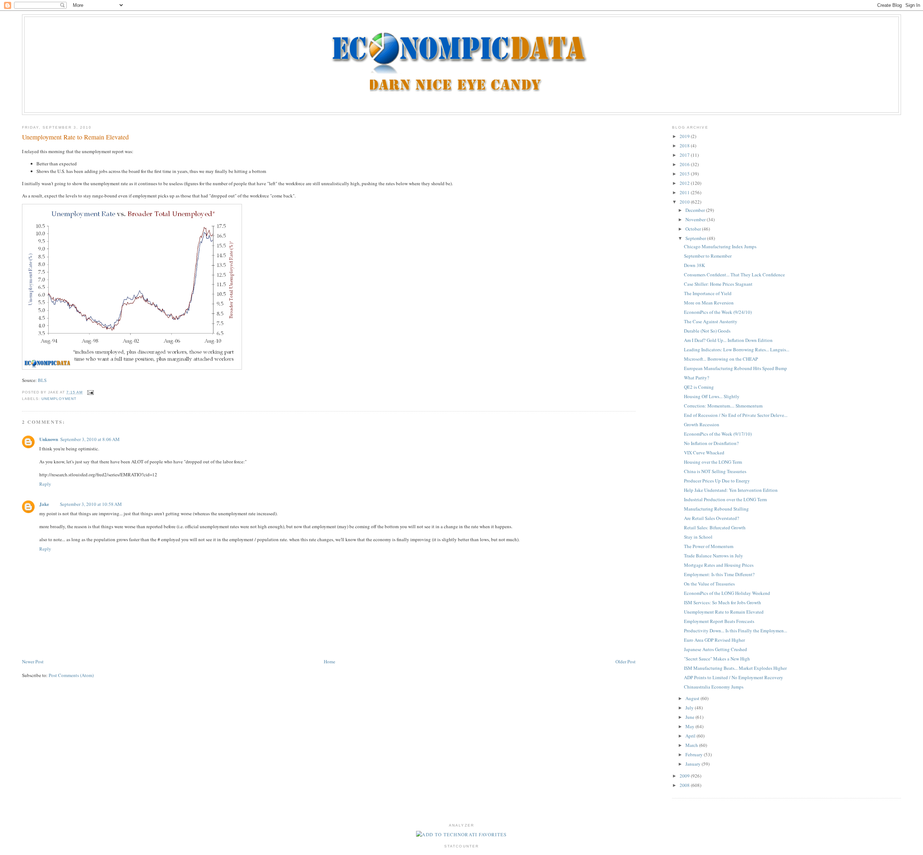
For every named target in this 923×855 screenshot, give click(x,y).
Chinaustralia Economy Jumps (713, 686)
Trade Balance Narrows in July (713, 555)
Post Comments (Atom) (71, 675)
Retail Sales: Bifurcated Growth (715, 527)
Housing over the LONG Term (713, 462)
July (690, 707)
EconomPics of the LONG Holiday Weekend (727, 593)
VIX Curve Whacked (704, 452)
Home (329, 661)
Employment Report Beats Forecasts (719, 621)
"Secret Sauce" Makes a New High (717, 658)
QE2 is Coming (699, 387)
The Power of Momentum (708, 546)
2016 (685, 164)
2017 (685, 155)
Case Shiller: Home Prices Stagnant (718, 284)
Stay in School (698, 537)
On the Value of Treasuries (709, 583)
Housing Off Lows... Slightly (711, 396)
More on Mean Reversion (709, 302)
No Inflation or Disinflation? (711, 443)
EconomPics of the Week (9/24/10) (718, 312)
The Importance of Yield (708, 293)
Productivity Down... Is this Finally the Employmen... (735, 630)
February (694, 754)
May (690, 726)
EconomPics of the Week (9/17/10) (718, 434)
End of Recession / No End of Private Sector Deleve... (735, 415)
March (692, 745)
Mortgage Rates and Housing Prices (719, 565)
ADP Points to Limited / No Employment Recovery (733, 677)
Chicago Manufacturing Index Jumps (720, 246)
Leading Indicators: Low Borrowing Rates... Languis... (736, 349)
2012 (685, 183)
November (696, 219)
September (696, 238)
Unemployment (58, 399)
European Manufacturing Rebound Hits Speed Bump (735, 368)
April (691, 735)
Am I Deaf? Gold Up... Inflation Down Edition (728, 340)
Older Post (625, 661)
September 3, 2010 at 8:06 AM (90, 439)
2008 (685, 785)
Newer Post (33, 661)
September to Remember (708, 256)
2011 (685, 192)
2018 (685, 145)
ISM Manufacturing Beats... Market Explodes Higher (735, 668)
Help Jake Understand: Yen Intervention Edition (731, 490)
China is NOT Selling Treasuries (715, 471)
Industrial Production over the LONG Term (725, 499)
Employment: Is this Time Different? (719, 574)
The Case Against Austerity (710, 321)
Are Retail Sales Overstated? (711, 518)
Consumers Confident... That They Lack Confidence (734, 274)
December (695, 210)
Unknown (48, 439)
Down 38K (694, 265)
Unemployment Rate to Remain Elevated (75, 137)
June (690, 717)
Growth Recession (701, 424)
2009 (685, 775)
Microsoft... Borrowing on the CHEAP (721, 359)
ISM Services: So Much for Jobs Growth (722, 602)
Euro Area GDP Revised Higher (714, 640)
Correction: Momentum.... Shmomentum (723, 405)
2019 (685, 136)
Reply (45, 484)
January (693, 764)
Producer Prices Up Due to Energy (717, 480)
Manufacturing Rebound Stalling (716, 509)
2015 (685, 173)
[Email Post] (89, 392)
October (693, 229)
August (693, 698)
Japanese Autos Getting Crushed (715, 649)
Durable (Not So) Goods (707, 331)
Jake (44, 503)
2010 (685, 202)
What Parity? (696, 377)
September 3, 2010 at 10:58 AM (91, 504)
